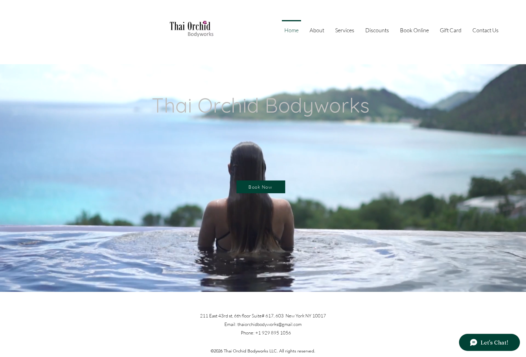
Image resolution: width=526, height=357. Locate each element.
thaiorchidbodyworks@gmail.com (269, 324)
